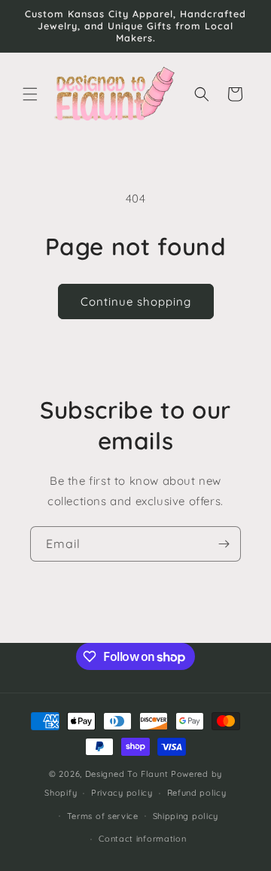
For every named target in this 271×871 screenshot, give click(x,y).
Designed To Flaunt (127, 774)
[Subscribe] (223, 544)
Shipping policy (186, 816)
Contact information (142, 838)
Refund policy (197, 792)
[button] (30, 94)
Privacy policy (122, 792)
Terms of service (103, 816)
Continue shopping (136, 301)
